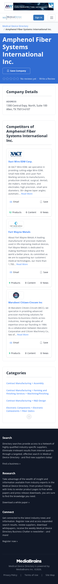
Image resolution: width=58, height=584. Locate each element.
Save (45, 201)
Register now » (10, 541)
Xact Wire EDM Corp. (20, 161)
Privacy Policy (10, 575)
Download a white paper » (16, 502)
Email (16, 201)
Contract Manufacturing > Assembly (25, 383)
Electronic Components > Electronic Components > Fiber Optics (24, 409)
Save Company (18, 70)
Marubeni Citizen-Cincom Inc (25, 302)
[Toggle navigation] (52, 17)
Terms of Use (31, 575)
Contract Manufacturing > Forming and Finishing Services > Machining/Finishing (27, 392)
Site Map (50, 575)
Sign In (38, 17)
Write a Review (47, 78)
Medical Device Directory (15, 26)
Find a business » (11, 463)
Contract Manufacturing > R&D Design (26, 400)
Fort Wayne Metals (19, 231)
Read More (26, 193)
